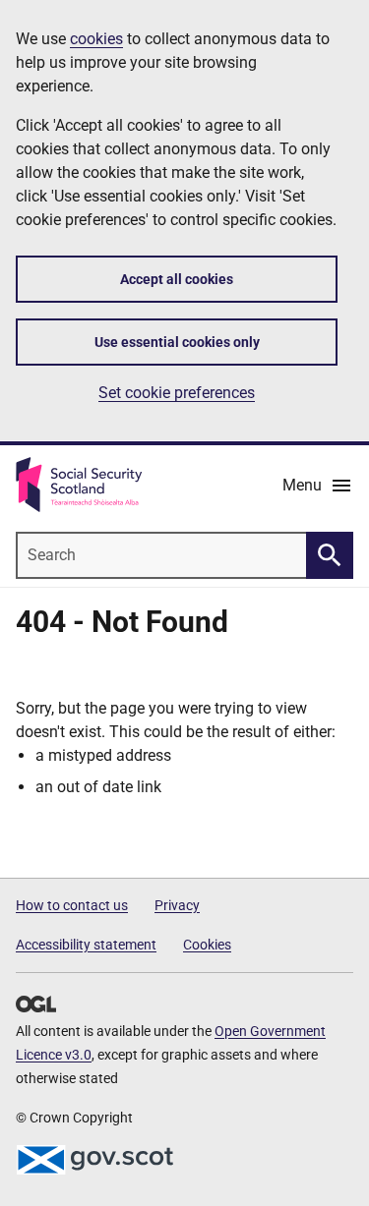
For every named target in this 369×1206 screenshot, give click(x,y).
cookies (96, 38)
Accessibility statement (86, 944)
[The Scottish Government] (94, 1160)
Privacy (177, 905)
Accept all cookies (176, 279)
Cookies (207, 944)
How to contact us (72, 905)
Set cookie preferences (176, 392)
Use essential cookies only (177, 342)
